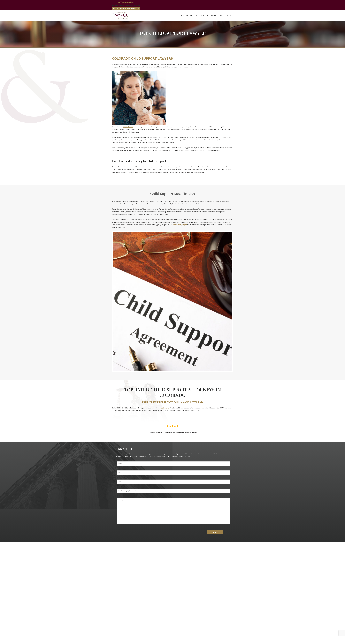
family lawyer (164, 408)
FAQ (221, 16)
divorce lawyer (128, 127)
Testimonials (212, 16)
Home (181, 16)
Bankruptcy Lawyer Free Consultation (126, 8)
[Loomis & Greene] (120, 16)
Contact (229, 16)
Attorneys (200, 16)
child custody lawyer (180, 225)
